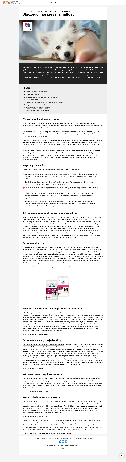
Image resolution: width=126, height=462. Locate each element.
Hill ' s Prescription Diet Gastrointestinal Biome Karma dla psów (43, 344)
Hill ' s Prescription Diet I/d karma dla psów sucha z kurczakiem (43, 313)
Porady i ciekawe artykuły (72, 445)
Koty (62, 445)
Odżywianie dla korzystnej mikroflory (37, 105)
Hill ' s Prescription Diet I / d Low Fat (34, 401)
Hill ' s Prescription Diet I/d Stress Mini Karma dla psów (40, 379)
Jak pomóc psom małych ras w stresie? (38, 107)
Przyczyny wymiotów (32, 94)
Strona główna (51, 445)
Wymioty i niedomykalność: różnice (37, 92)
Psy (58, 445)
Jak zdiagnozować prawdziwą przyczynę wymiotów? (42, 97)
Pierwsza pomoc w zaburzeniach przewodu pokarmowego (44, 102)
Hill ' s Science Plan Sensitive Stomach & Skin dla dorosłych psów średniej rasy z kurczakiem (62, 429)
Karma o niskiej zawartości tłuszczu (37, 110)
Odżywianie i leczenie (32, 100)
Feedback (63, 448)
